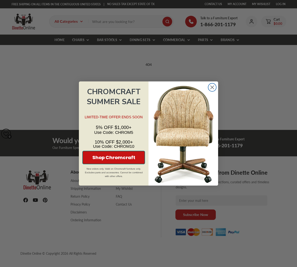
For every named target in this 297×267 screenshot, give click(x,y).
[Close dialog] (212, 87)
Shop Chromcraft (113, 157)
